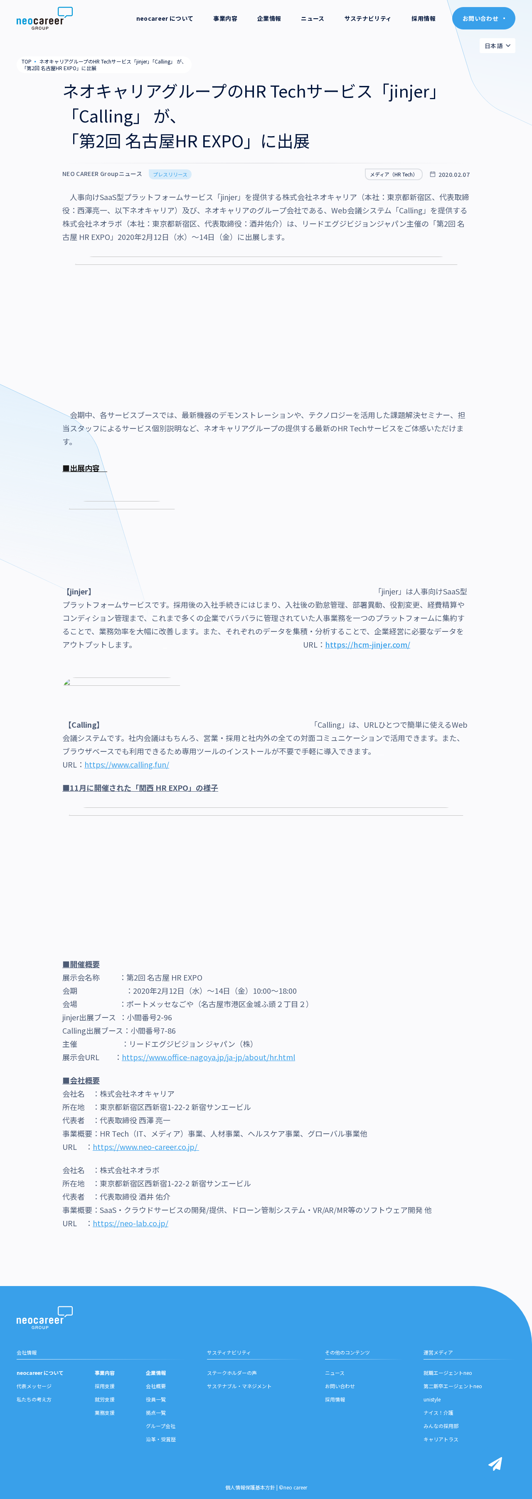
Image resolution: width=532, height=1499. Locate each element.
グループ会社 (160, 1425)
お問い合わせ (340, 1385)
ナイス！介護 (438, 1412)
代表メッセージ (34, 1385)
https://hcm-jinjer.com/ (367, 644)
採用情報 (423, 18)
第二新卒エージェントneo (453, 1385)
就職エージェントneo (448, 1372)
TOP (27, 61)
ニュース (312, 18)
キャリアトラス (441, 1439)
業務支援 (105, 1412)
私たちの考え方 (34, 1399)
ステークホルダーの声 (232, 1372)
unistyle (432, 1399)
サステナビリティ (368, 18)
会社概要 (156, 1385)
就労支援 (105, 1399)
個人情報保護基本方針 (250, 1487)
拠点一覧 (156, 1412)
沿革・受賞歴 (161, 1439)
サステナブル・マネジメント (239, 1385)
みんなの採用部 (441, 1425)
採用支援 (105, 1385)
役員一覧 (156, 1399)
